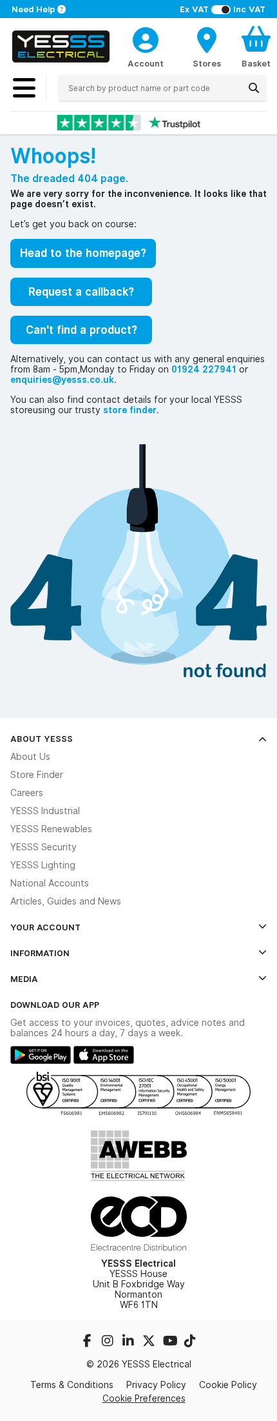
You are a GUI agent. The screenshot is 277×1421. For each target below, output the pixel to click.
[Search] (254, 88)
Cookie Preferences (144, 1398)
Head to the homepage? (83, 253)
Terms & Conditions (71, 1385)
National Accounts (49, 883)
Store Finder (36, 775)
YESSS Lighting (42, 865)
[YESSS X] (150, 1342)
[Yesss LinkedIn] (129, 1342)
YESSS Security (43, 847)
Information (40, 953)
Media (24, 979)
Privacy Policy (156, 1385)
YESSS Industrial (45, 811)
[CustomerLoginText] (146, 38)
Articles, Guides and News (65, 901)
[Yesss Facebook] (88, 1342)
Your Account (45, 927)
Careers (26, 793)
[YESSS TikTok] (190, 1342)
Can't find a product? (81, 329)
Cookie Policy (228, 1385)
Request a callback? (81, 291)
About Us (30, 756)
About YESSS (41, 738)
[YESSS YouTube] (170, 1342)
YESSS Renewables (51, 829)
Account (146, 63)
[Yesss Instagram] (109, 1342)
